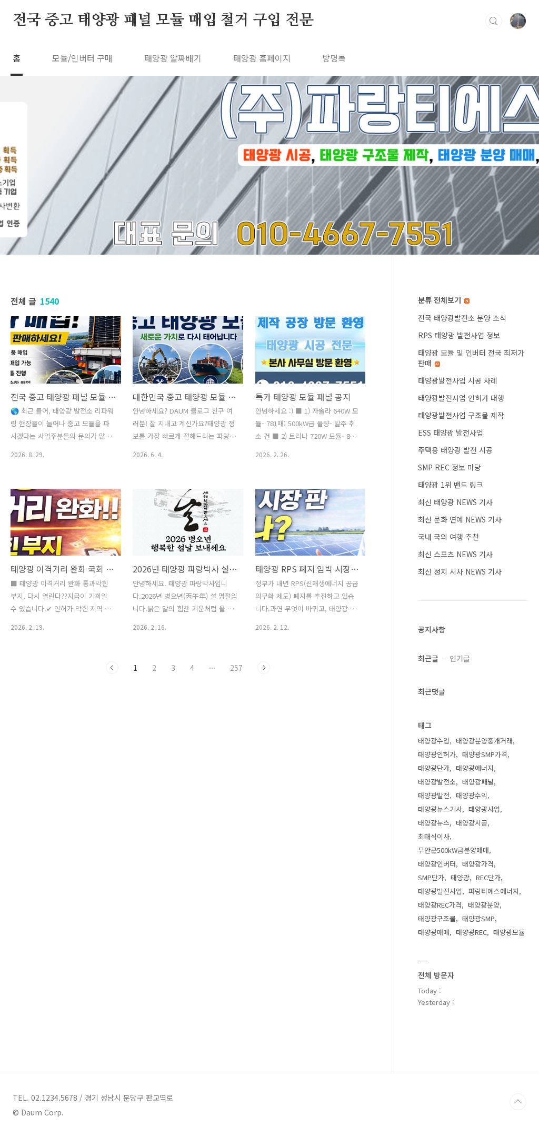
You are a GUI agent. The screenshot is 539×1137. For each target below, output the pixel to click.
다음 (263, 667)
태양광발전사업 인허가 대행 (461, 398)
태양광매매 (434, 932)
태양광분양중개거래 (484, 741)
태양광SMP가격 (484, 754)
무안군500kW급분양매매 (453, 850)
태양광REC (471, 932)
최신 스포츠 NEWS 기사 (455, 554)
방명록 (334, 58)
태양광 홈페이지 (262, 58)
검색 (494, 21)
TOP (518, 1101)
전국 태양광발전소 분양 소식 (462, 318)
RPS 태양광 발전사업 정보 (459, 335)
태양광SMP (478, 918)
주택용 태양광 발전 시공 (455, 450)
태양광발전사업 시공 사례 (457, 380)
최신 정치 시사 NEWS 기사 (460, 571)
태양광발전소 (437, 782)
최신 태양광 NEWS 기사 (455, 502)
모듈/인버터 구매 (82, 58)
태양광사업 (484, 809)
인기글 (460, 658)
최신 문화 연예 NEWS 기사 (460, 519)
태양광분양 (484, 905)
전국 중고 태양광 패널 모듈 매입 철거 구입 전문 (163, 20)
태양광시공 (471, 823)
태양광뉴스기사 (440, 809)
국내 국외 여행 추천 (448, 536)
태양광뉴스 (434, 823)
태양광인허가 (437, 754)
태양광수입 (434, 741)
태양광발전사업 (440, 891)
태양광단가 (434, 768)
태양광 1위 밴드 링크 (450, 484)
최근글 (428, 658)
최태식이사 (434, 836)
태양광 (460, 877)
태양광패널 (478, 782)
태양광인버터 (437, 864)
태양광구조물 (437, 918)
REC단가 (488, 877)
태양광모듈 (509, 932)
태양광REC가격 (440, 905)
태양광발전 (434, 795)
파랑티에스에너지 (493, 891)
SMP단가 (431, 877)
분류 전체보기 (440, 300)
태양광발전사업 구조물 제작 (461, 415)
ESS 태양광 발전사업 (450, 432)
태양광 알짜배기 (173, 58)
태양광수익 (471, 795)
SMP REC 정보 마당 (449, 467)
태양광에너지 (475, 768)
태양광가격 (478, 864)
